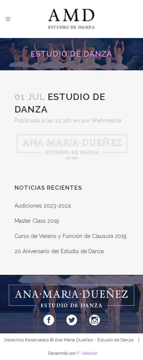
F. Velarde (87, 353)
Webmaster (107, 120)
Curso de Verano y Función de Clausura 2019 (70, 236)
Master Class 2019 (36, 221)
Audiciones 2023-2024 (42, 206)
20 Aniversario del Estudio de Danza (59, 251)
